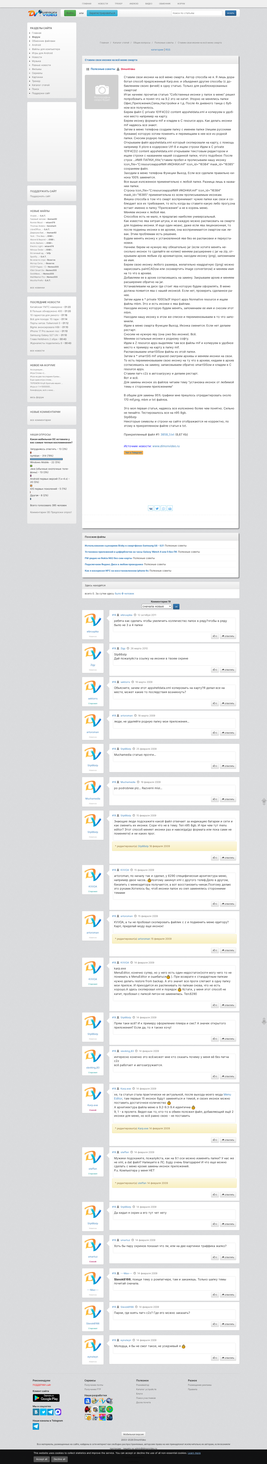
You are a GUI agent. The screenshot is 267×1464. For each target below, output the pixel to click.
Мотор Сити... (37, 263)
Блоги (139, 1393)
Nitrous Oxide (37, 249)
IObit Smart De (37, 270)
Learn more (194, 1452)
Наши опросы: (40, 434)
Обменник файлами (43, 40)
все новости (37, 350)
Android (134, 3)
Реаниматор (142, 1385)
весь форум (37, 397)
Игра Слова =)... (38, 373)
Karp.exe (93, 1105)
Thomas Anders (38, 226)
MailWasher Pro (37, 277)
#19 (114, 614)
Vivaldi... (34, 215)
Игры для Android (42, 53)
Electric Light (36, 246)
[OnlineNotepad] (87, 1401)
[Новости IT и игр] (95, 1420)
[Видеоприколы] (95, 1411)
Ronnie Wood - (37, 222)
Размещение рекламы (200, 1385)
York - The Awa (37, 236)
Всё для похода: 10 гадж (44, 319)
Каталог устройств (146, 1389)
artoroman (93, 732)
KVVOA (93, 886)
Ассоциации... (37, 369)
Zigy (92, 664)
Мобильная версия (133, 1434)
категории (157, 49)
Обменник (165, 3)
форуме (49, 365)
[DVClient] (102, 1401)
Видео (148, 3)
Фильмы (37, 69)
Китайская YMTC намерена (46, 306)
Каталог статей (41, 85)
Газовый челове (38, 219)
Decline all (59, 1459)
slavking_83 (92, 1067)
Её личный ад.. (37, 253)
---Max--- (92, 1289)
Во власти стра (37, 260)
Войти (70, 13)
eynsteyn (93, 1356)
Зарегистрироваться (102, 13)
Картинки (37, 77)
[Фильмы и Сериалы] (109, 1420)
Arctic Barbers (36, 243)
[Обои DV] (102, 1420)
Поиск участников (146, 1398)
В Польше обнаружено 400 (46, 311)
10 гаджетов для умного (45, 315)
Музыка (36, 61)
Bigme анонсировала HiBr (45, 327)
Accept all (41, 1459)
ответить (229, 636)
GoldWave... (35, 273)
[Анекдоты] (102, 1411)
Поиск (35, 89)
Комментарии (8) (40, 512)
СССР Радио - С (38, 267)
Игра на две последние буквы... (45, 376)
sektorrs (93, 698)
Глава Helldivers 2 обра (43, 339)
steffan (93, 1168)
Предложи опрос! (61, 512)
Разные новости (41, 65)
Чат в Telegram (133, 452)
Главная (86, 3)
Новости (103, 3)
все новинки (37, 287)
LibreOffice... (36, 229)
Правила (192, 1389)
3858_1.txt (167, 434)
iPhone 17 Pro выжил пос (44, 331)
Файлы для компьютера (46, 49)
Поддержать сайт (43, 191)
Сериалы (37, 73)
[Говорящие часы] (87, 1409)
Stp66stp (93, 765)
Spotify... (34, 256)
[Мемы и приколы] (95, 1401)
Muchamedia (92, 798)
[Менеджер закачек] (109, 1409)
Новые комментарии (45, 411)
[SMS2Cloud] (109, 1401)
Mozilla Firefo (36, 280)
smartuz (93, 1256)
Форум (181, 3)
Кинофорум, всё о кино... (42, 390)
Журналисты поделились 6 (46, 343)
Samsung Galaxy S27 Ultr (44, 335)
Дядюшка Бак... (37, 232)
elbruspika (93, 631)
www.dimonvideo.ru (166, 446)
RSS (167, 49)
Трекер (118, 3)
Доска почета (143, 1402)
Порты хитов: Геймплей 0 (45, 323)
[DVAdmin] (87, 1417)
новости (53, 302)
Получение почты (93, 1385)
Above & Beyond (38, 239)
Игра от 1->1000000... (40, 386)
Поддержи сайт (41, 93)
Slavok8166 (92, 1323)
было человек (124, 593)
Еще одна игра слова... (41, 379)
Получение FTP (92, 1389)
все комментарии (40, 419)
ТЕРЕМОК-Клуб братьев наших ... (46, 383)
